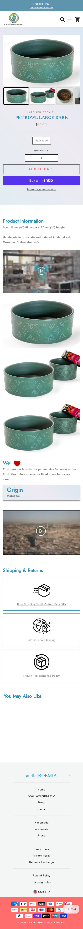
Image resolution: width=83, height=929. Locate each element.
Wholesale (41, 829)
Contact (41, 809)
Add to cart (41, 169)
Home (41, 789)
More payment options (41, 189)
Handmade (42, 822)
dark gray (42, 140)
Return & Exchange (41, 862)
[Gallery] (41, 70)
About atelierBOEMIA (41, 795)
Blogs (41, 802)
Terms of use (41, 849)
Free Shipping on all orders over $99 (41, 604)
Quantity (41, 151)
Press (41, 835)
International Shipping (41, 639)
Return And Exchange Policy (41, 675)
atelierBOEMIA (41, 775)
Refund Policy (41, 875)
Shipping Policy (41, 882)
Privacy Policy (41, 855)
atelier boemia (41, 112)
